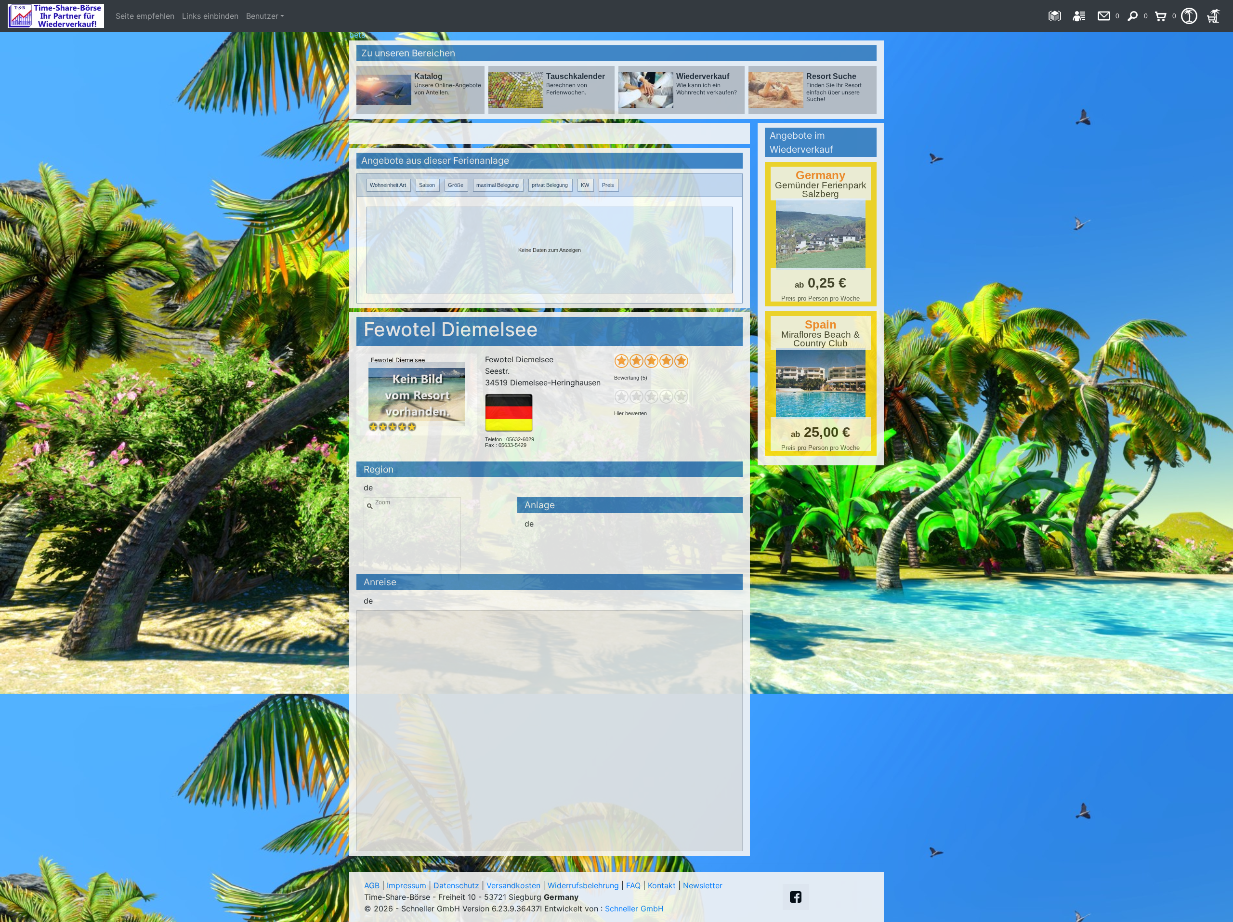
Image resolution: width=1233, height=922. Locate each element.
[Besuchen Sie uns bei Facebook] (795, 897)
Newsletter (702, 885)
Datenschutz (456, 885)
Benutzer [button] (262, 16)
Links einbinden (210, 16)
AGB (372, 885)
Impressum (406, 885)
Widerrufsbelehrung (583, 885)
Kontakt (662, 885)
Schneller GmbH (634, 908)
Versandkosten (513, 885)
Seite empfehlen (145, 16)
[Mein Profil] (1079, 15)
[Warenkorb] (1213, 15)
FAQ (633, 885)
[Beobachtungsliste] (1189, 15)
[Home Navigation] (1054, 15)
